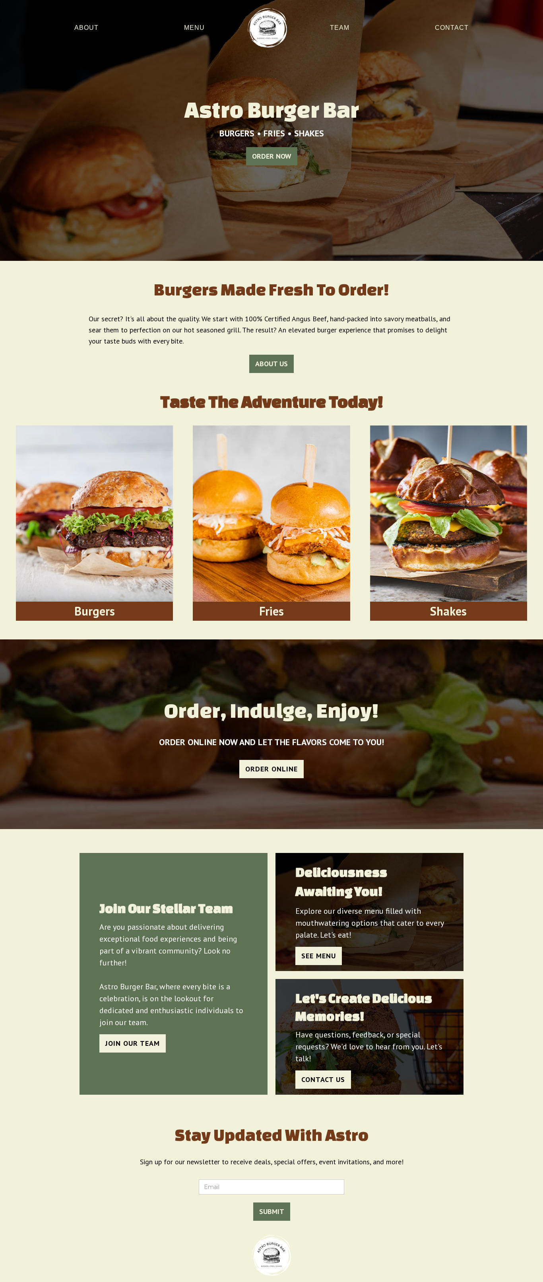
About (86, 27)
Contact (452, 27)
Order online (271, 768)
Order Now (271, 156)
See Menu (318, 955)
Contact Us (323, 1079)
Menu (194, 27)
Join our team (132, 1043)
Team (339, 27)
